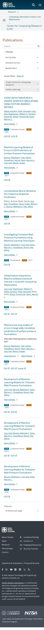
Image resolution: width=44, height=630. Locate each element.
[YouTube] (11, 569)
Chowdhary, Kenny (12, 160)
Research (12, 12)
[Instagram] (7, 569)
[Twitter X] (25, 569)
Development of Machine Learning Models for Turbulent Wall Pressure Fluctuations (19, 382)
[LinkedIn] (20, 569)
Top (37, 627)
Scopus (20, 368)
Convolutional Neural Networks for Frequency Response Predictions (20, 193)
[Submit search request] (38, 46)
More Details (9, 124)
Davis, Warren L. (28, 160)
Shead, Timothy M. (21, 116)
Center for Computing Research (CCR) (24, 27)
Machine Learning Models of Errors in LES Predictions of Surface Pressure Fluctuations (19, 150)
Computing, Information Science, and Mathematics (25, 18)
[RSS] (29, 569)
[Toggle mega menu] (40, 4)
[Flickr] (16, 569)
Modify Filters (14, 68)
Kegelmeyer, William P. (18, 114)
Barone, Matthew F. (12, 157)
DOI (5, 314)
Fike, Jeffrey (26, 157)
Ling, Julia (8, 163)
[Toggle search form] (33, 4)
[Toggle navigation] (4, 20)
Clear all (20, 76)
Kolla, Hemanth (24, 111)
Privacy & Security (31, 563)
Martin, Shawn (19, 163)
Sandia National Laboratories (13, 583)
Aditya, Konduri (10, 111)
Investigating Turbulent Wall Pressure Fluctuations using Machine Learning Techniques (19, 237)
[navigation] (22, 510)
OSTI (6, 136)
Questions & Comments (12, 563)
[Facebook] (2, 569)
